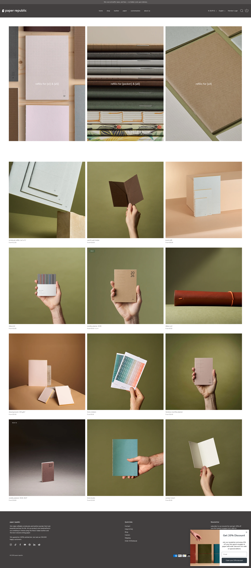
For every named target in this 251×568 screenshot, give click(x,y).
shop (108, 11)
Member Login (233, 11)
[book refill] (204, 200)
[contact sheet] (204, 457)
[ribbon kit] (47, 286)
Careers (127, 535)
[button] (247, 11)
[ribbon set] (204, 286)
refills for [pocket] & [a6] (125, 84)
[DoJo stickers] (125, 371)
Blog (126, 532)
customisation (135, 11)
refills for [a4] (204, 84)
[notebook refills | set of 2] (47, 200)
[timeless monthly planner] (204, 371)
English (221, 11)
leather (116, 11)
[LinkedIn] (34, 545)
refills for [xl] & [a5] (47, 84)
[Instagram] (11, 545)
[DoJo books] (125, 457)
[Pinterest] (30, 545)
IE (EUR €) (211, 11)
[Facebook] (20, 545)
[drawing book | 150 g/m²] (47, 371)
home (101, 11)
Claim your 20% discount (234, 560)
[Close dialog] (246, 532)
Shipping (128, 538)
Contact (127, 526)
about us (147, 11)
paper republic (19, 555)
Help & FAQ (129, 529)
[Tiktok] (15, 545)
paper (125, 11)
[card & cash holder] (125, 200)
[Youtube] (25, 545)
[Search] (242, 11)
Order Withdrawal (131, 541)
